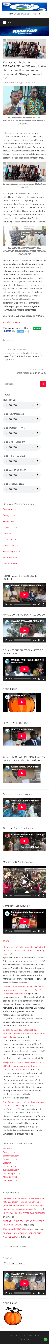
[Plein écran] (42, 604)
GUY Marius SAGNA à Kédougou (18, 1229)
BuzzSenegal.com (11, 551)
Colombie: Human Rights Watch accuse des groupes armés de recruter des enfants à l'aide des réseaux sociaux (23, 990)
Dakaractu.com (10, 539)
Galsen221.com (10, 527)
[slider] (22, 895)
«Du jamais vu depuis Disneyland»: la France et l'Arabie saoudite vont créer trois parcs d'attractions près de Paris (23, 1066)
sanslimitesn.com (11, 521)
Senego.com (9, 515)
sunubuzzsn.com (11, 545)
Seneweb (7, 1149)
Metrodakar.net (10, 557)
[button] (24, 882)
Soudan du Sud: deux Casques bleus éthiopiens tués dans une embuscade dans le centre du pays (24, 1033)
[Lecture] (6, 604)
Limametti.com (10, 564)
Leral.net (7, 533)
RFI (7, 941)
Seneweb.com (9, 509)
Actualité (10, 340)
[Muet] (38, 604)
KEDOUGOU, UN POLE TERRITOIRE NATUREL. (24, 1213)
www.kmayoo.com (11, 322)
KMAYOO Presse (32, 82)
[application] (24, 595)
